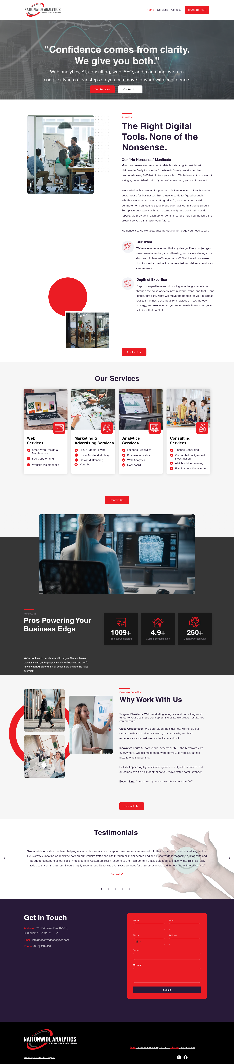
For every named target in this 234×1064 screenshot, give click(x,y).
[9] (129, 889)
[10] (133, 889)
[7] (119, 889)
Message (137, 965)
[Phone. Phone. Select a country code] (138, 941)
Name (136, 920)
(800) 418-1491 (42, 946)
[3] (104, 889)
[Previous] (8, 858)
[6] (115, 889)
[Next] (226, 858)
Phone (136, 935)
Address (173, 935)
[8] (126, 889)
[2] (101, 889)
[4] (122, 889)
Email (171, 920)
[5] (112, 889)
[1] (108, 889)
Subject (136, 950)
